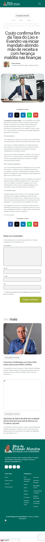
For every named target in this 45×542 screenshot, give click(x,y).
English (6, 540)
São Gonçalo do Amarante (27, 479)
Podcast (35, 506)
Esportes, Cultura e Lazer (26, 502)
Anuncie (7, 483)
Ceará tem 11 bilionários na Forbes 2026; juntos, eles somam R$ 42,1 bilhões (20, 363)
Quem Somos (9, 480)
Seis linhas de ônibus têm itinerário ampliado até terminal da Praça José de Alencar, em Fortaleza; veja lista (21, 421)
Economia (27, 497)
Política (26, 494)
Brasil (25, 487)
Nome (5, 268)
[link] (22, 338)
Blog (21, 20)
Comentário (7, 245)
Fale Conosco (9, 487)
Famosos (36, 477)
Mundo (26, 491)
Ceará (29, 20)
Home (13, 20)
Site (4, 284)
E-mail (5, 276)
